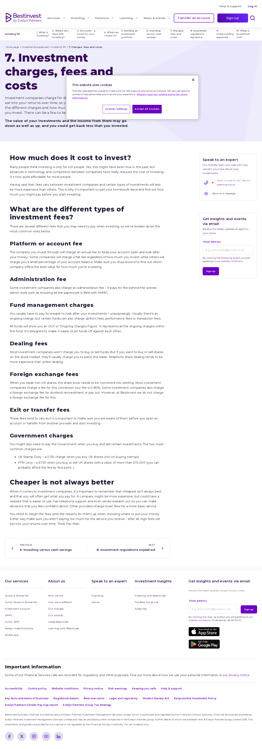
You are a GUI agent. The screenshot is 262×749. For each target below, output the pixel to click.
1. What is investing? (43, 34)
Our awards (55, 615)
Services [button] (53, 18)
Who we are (55, 595)
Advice (95, 602)
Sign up (232, 18)
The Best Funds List (146, 602)
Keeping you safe (144, 688)
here (200, 719)
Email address (212, 241)
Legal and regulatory (123, 698)
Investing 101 (12, 34)
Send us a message (224, 193)
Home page (12, 47)
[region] (132, 97)
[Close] (193, 79)
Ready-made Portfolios (19, 628)
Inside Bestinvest (58, 621)
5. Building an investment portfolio (129, 34)
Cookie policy (37, 688)
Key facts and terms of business (27, 698)
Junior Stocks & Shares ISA (21, 602)
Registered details (66, 698)
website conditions (232, 261)
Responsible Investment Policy (195, 698)
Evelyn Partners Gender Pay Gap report (31, 704)
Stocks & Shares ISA (17, 595)
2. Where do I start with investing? (60, 34)
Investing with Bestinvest (150, 595)
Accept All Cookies (147, 108)
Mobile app (12, 634)
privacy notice (239, 675)
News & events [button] (155, 18)
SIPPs (8, 615)
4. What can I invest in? (111, 34)
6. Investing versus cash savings (154, 34)
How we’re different (60, 602)
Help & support (230, 6)
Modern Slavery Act (156, 698)
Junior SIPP (12, 621)
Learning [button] (126, 18)
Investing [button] (78, 18)
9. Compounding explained (225, 34)
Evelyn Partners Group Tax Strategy (87, 704)
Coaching (97, 595)
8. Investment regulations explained (198, 34)
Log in (252, 6)
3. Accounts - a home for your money (86, 34)
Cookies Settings (116, 108)
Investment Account (17, 608)
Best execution (94, 698)
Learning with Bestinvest (63, 628)
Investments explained (35, 47)
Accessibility (14, 688)
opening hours (226, 184)
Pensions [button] (102, 18)
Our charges (55, 608)
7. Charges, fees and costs (177, 34)
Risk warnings (117, 688)
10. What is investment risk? (243, 34)
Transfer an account (193, 18)
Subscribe (141, 608)
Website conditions (65, 688)
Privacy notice (93, 688)
